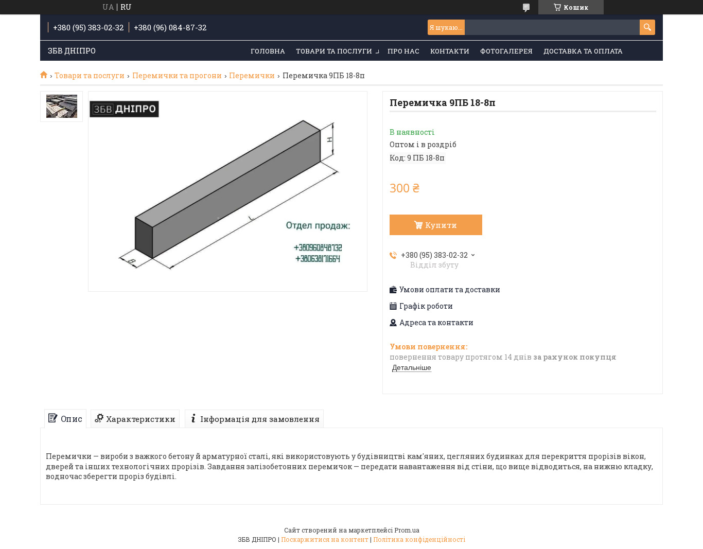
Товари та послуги (334, 51)
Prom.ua (406, 530)
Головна (268, 51)
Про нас (403, 51)
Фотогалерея (506, 51)
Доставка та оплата (583, 51)
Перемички (252, 75)
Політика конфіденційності (419, 539)
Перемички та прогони (177, 75)
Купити (441, 225)
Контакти (449, 51)
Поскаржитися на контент (324, 539)
